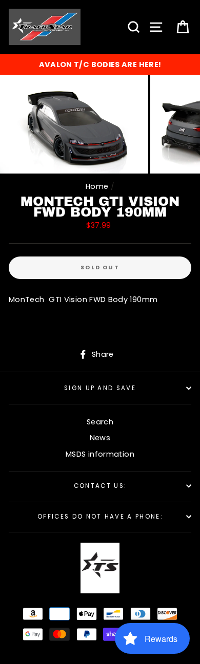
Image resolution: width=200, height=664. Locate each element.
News (100, 438)
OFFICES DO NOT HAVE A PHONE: (100, 516)
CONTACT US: (100, 486)
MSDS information (100, 454)
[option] (100, 64)
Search (100, 422)
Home (97, 186)
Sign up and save (100, 388)
